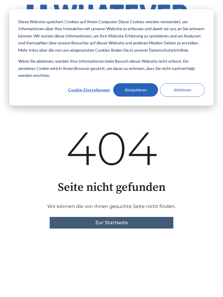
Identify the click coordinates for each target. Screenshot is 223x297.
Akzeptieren (136, 89)
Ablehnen (182, 89)
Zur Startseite (111, 222)
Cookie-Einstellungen (89, 89)
